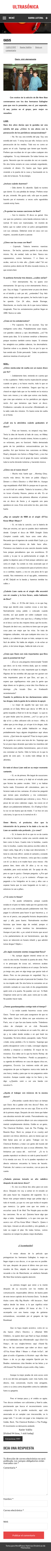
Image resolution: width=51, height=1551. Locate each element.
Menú (11, 17)
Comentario (10, 1467)
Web (5, 1521)
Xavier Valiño (26, 47)
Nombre (8, 1499)
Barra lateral (35, 17)
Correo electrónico (13, 1510)
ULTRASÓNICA (26, 7)
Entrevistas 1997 (12, 1438)
